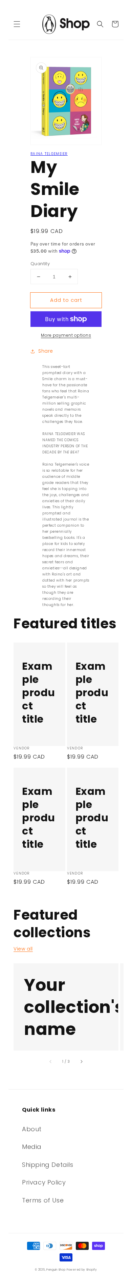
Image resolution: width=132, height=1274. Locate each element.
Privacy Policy (44, 1182)
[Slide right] (81, 1061)
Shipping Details (47, 1164)
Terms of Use (43, 1200)
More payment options (66, 335)
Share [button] (45, 351)
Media (32, 1146)
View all (23, 948)
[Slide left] (50, 1061)
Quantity (40, 263)
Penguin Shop (55, 1270)
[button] (16, 24)
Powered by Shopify (82, 1270)
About (32, 1129)
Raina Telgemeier (49, 153)
